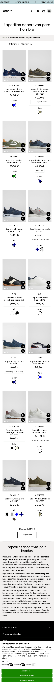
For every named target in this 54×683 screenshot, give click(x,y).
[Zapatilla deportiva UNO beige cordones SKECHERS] (14, 407)
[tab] (4, 80)
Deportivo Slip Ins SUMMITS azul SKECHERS (14, 90)
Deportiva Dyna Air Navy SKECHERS (14, 230)
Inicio (5, 37)
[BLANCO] (12, 313)
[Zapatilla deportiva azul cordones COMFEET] (39, 137)
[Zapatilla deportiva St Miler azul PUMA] (39, 338)
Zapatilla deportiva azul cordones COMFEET (39, 161)
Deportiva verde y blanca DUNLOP (14, 161)
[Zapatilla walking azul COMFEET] (14, 475)
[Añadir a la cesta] (23, 79)
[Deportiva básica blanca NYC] (39, 274)
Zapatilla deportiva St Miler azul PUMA (40, 362)
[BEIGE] (16, 448)
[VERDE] (14, 176)
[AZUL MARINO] (40, 181)
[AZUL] (14, 105)
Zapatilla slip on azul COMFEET (14, 362)
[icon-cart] (43, 10)
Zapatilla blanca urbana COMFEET (39, 431)
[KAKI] (40, 112)
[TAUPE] (14, 519)
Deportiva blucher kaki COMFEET (40, 500)
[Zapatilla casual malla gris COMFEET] (39, 206)
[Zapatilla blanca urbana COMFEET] (39, 407)
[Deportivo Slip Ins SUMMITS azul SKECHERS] (14, 66)
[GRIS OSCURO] (12, 514)
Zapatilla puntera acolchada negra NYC (14, 298)
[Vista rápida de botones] (23, 74)
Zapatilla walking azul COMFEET (14, 500)
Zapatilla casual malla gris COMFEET (40, 230)
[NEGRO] (16, 313)
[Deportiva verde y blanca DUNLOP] (14, 137)
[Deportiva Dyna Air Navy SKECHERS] (14, 206)
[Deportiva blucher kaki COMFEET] (39, 475)
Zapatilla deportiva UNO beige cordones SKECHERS (14, 432)
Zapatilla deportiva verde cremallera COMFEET (39, 91)
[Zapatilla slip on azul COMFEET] (14, 338)
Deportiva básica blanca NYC (40, 298)
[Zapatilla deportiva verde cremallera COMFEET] (39, 66)
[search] (32, 10)
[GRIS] (42, 249)
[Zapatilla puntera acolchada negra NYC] (14, 274)
